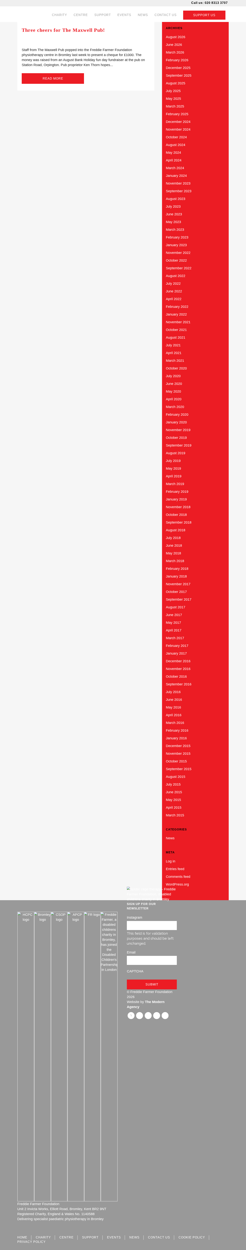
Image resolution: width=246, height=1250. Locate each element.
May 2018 (173, 553)
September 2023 (178, 191)
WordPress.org (177, 884)
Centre (66, 1237)
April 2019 (173, 476)
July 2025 (173, 91)
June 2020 (174, 384)
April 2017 (173, 630)
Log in (170, 861)
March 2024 (175, 168)
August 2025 (175, 83)
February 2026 (177, 60)
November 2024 (178, 129)
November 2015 (178, 754)
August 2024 (175, 145)
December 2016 (178, 661)
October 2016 (176, 676)
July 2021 (173, 345)
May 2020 (173, 391)
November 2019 (178, 430)
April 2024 (173, 160)
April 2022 (173, 299)
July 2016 (173, 692)
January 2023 (176, 245)
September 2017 (178, 599)
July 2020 (173, 376)
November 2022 (178, 253)
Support (90, 1237)
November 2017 (178, 584)
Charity (43, 1237)
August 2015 (175, 777)
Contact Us (159, 1237)
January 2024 (176, 176)
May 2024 (173, 152)
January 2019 (176, 499)
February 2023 (177, 237)
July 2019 (173, 461)
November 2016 (178, 669)
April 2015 (173, 807)
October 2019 (176, 438)
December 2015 (178, 746)
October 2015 (176, 761)
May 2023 (173, 222)
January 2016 (176, 738)
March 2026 (175, 52)
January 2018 (176, 576)
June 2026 (174, 45)
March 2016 (175, 723)
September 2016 (178, 684)
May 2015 (173, 800)
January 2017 (176, 653)
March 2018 (175, 561)
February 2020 (177, 414)
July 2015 (173, 784)
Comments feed (178, 877)
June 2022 (174, 291)
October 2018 (176, 515)
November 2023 (178, 183)
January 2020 (176, 422)
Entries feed (175, 869)
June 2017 (174, 615)
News (170, 838)
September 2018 (178, 522)
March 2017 (175, 638)
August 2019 (175, 453)
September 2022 (178, 268)
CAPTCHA (135, 971)
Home (22, 1237)
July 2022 (173, 283)
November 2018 (178, 507)
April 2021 (173, 353)
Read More (53, 78)
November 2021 (178, 322)
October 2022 (176, 260)
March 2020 (175, 407)
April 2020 (173, 399)
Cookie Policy (192, 1237)
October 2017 (176, 592)
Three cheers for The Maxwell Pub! (63, 30)
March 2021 (175, 361)
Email (131, 952)
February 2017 (177, 646)
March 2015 (175, 815)
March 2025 (175, 106)
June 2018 (174, 545)
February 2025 (177, 114)
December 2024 (178, 122)
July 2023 (173, 206)
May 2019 (173, 468)
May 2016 (173, 707)
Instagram (134, 917)
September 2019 (178, 445)
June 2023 (174, 214)
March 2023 (175, 230)
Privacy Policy (31, 1241)
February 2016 (177, 730)
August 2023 (175, 199)
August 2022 (175, 276)
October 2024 (176, 137)
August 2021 (175, 337)
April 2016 (173, 715)
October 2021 (176, 330)
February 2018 (177, 569)
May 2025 (173, 99)
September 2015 (178, 769)
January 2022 (176, 314)
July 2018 (173, 538)
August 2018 (175, 530)
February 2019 (177, 492)
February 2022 (177, 307)
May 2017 (173, 623)
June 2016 (174, 700)
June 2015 (174, 792)
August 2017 (175, 607)
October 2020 (176, 368)
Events (114, 1237)
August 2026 (175, 37)
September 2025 (178, 75)
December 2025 (178, 68)
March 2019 (175, 484)
